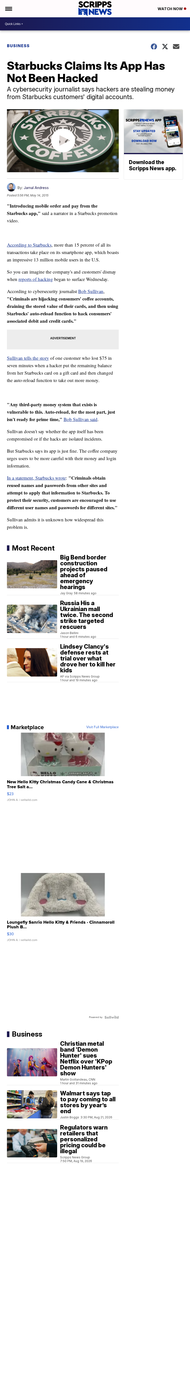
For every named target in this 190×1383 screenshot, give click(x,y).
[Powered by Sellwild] (111, 1017)
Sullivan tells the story (28, 358)
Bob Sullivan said (80, 419)
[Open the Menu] (8, 8)
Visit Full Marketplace (102, 727)
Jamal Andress (36, 187)
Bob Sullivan (90, 291)
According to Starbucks (29, 245)
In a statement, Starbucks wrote (36, 478)
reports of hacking (36, 279)
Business (18, 45)
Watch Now (171, 8)
